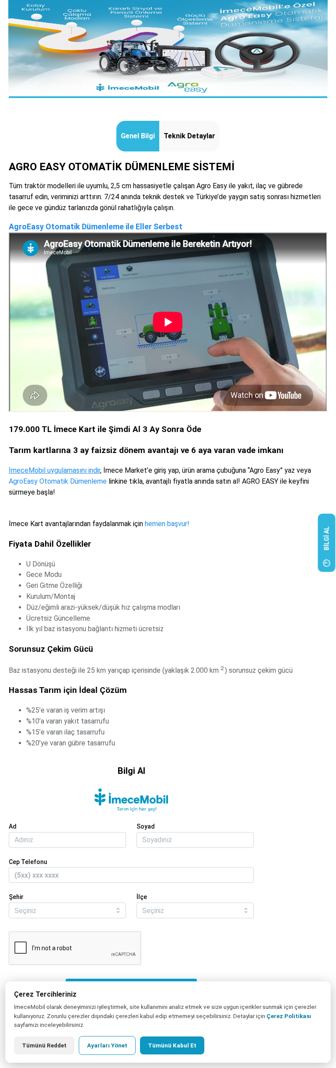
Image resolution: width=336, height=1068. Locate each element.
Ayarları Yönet (107, 1045)
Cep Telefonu (28, 861)
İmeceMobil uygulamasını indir (54, 470)
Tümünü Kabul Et (172, 1045)
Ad (13, 826)
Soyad (145, 826)
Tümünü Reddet (44, 1045)
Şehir (16, 896)
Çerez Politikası (288, 1015)
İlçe (141, 896)
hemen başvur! (167, 524)
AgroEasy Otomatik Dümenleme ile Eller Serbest (95, 226)
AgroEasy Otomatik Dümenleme (58, 481)
